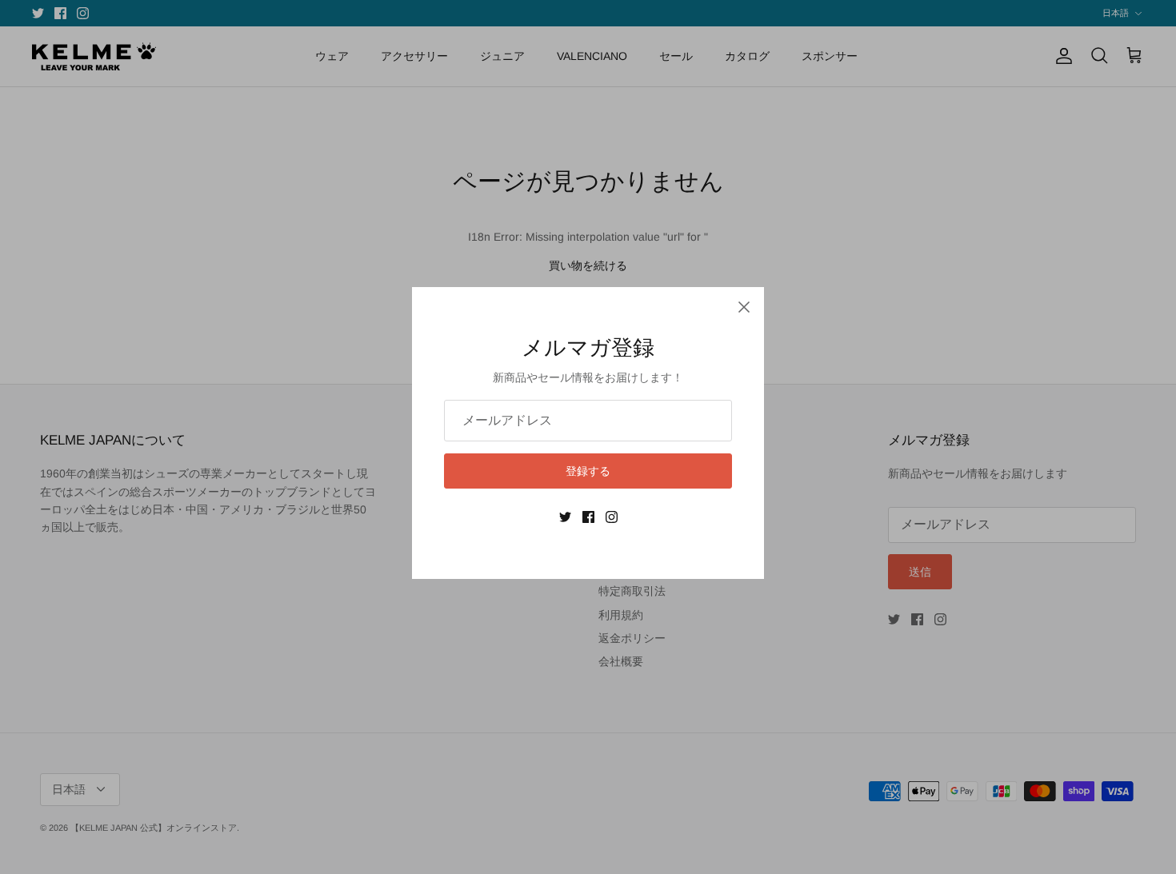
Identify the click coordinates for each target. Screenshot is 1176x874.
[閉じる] (744, 307)
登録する (588, 471)
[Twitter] (565, 517)
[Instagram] (612, 517)
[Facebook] (588, 517)
